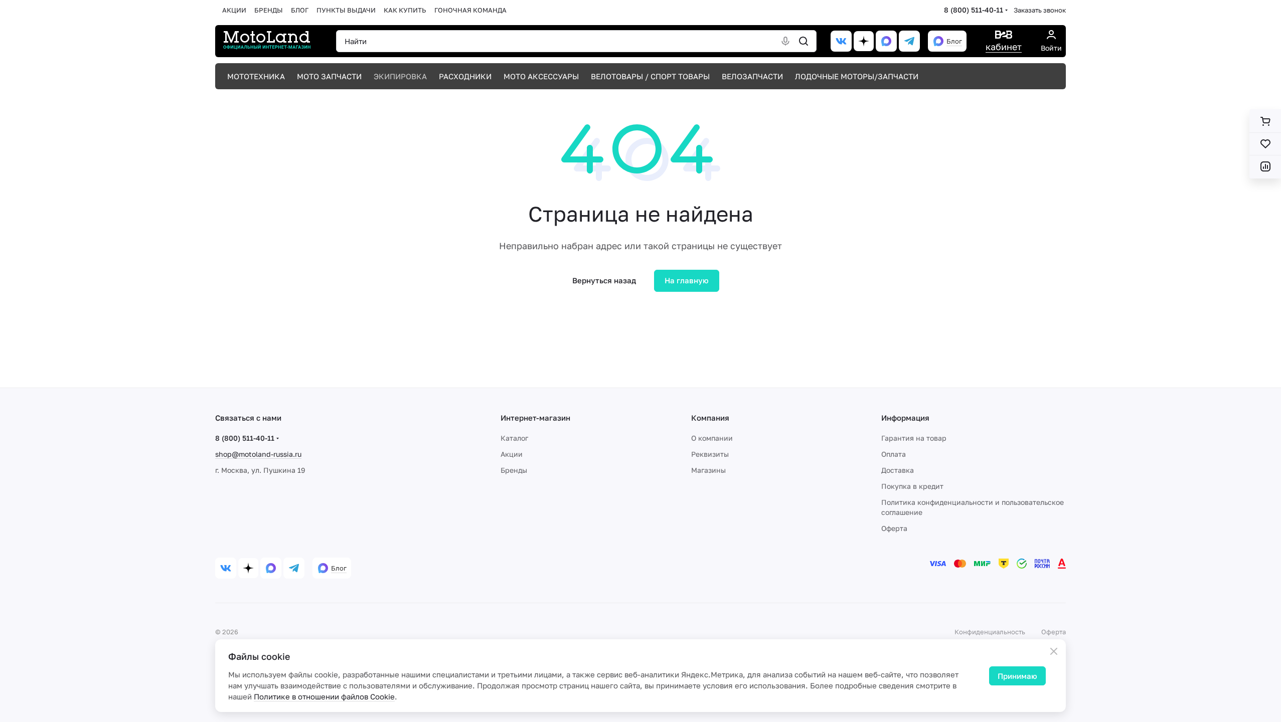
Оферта (894, 528)
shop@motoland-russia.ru (258, 454)
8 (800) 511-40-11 (973, 10)
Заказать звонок (1040, 10)
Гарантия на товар (913, 438)
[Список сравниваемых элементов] (1265, 166)
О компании (712, 438)
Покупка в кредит (912, 486)
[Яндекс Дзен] (864, 41)
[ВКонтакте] (841, 41)
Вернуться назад (604, 280)
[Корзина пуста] (1265, 121)
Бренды (514, 470)
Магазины (708, 470)
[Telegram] (909, 41)
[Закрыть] (1054, 651)
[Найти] (803, 41)
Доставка (897, 470)
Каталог (514, 438)
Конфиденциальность (989, 632)
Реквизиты (710, 454)
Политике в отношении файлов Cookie (324, 696)
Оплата (893, 454)
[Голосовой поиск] (785, 41)
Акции (512, 454)
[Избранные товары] (1265, 144)
